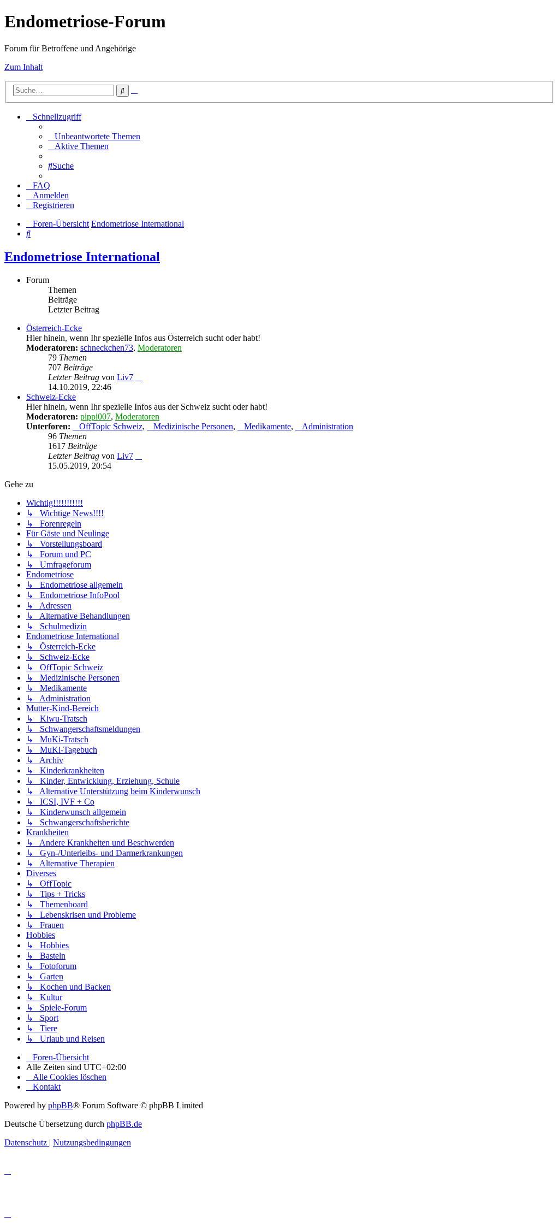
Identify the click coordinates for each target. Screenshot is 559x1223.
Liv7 (125, 377)
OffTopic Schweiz (110, 426)
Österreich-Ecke (54, 328)
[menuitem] (94, 136)
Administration (327, 426)
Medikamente (267, 426)
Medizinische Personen (193, 426)
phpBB (60, 1105)
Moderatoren (160, 347)
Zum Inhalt (23, 67)
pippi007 (95, 416)
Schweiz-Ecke (51, 396)
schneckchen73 (106, 347)
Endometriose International (82, 257)
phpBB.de (124, 1124)
